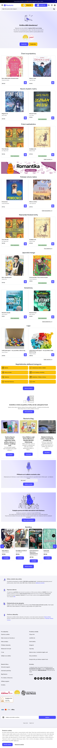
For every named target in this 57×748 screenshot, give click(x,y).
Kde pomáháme (33, 655)
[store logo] (8, 5)
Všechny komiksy (28, 566)
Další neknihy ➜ (48, 359)
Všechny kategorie (28, 388)
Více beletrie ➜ (48, 248)
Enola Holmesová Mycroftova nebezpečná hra (34, 552)
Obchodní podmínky (6, 670)
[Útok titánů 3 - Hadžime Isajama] (7, 539)
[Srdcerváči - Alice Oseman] (49, 539)
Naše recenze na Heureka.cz (8, 638)
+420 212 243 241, (42, 670)
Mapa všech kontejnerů (28, 520)
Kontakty (3, 685)
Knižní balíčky (32, 641)
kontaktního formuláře (35, 668)
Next (55, 546)
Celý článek (9, 454)
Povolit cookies (7, 744)
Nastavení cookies (19, 744)
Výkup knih (32, 634)
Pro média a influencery (7, 677)
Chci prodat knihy (28, 411)
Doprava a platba (5, 634)
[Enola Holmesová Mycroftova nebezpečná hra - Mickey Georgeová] (35, 539)
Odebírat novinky (28, 484)
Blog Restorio (4, 674)
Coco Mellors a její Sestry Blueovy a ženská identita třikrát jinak (28, 439)
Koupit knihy (24, 44)
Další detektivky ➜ (47, 321)
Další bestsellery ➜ (47, 210)
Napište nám (31, 723)
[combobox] (28, 9)
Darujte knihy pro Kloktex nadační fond (38, 659)
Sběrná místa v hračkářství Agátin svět (38, 652)
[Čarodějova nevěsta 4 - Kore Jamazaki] (21, 539)
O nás (2, 652)
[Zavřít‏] (55, 1)
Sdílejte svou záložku (6, 655)
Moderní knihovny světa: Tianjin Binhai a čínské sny (47, 438)
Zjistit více (16, 740)
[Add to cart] (25, 82)
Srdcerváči (46, 550)
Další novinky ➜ (48, 159)
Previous (2, 546)
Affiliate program (5, 681)
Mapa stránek (25, 723)
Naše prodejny (4, 641)
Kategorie (31, 645)
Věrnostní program (5, 667)
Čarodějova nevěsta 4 (21, 550)
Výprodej (31, 648)
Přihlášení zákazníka (5, 645)
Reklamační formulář (6, 648)
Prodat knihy (33, 44)
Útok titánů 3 (5, 550)
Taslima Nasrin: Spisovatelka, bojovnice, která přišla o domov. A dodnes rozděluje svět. (10, 441)
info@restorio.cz (49, 668)
